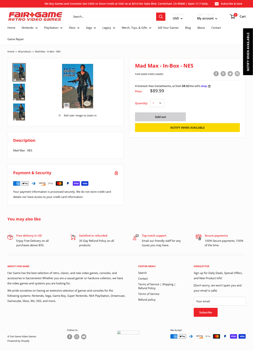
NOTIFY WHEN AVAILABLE (187, 127)
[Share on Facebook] (216, 73)
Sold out (160, 117)
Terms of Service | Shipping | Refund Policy (157, 286)
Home (10, 51)
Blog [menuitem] (188, 27)
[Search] (160, 17)
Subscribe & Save (231, 3)
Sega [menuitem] (89, 27)
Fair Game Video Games (149, 74)
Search (142, 273)
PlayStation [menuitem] (51, 27)
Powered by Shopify (18, 340)
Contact (143, 278)
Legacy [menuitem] (106, 27)
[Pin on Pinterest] (223, 73)
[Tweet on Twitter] (230, 73)
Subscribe (205, 312)
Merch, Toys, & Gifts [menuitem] (134, 27)
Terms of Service (148, 294)
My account (205, 18)
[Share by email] (237, 73)
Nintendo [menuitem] (28, 27)
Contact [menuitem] (216, 27)
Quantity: (141, 103)
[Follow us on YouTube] (83, 336)
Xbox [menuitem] (72, 27)
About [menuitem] (201, 27)
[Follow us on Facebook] (69, 336)
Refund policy (147, 299)
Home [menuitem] (11, 27)
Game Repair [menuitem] (15, 39)
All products (24, 51)
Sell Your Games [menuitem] (168, 27)
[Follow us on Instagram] (76, 336)
